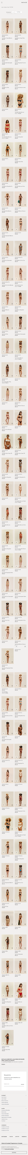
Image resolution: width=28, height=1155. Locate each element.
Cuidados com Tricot (5, 1130)
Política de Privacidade (9, 1149)
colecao (5, 7)
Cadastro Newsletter (5, 1104)
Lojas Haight (4, 1098)
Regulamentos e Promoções (6, 1117)
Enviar (22, 1084)
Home (2, 7)
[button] (25, 26)
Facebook (24, 1136)
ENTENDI (14, 1152)
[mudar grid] (13, 12)
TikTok (11, 1136)
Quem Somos (4, 1097)
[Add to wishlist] (12, 32)
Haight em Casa (4, 1119)
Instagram (4, 1136)
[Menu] (1, 2)
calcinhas (11, 7)
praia (8, 7)
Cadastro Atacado (5, 1102)
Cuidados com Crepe (5, 1126)
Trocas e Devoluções (5, 1113)
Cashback (3, 1120)
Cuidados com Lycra (5, 1128)
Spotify (17, 1136)
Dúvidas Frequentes (5, 1115)
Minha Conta (4, 1111)
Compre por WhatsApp (6, 1110)
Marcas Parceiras (5, 1100)
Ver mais (3, 1064)
